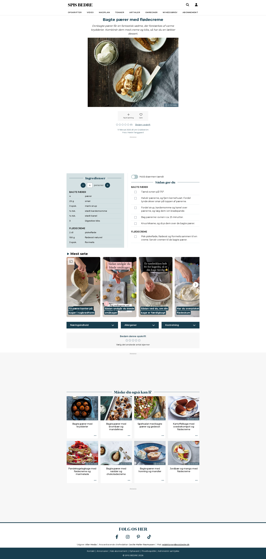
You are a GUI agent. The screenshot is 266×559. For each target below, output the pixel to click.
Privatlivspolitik (149, 551)
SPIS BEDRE (80, 5)
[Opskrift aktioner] (95, 436)
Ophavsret (134, 551)
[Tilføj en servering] (107, 185)
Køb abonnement (118, 551)
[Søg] (188, 4)
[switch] (134, 177)
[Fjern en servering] (83, 185)
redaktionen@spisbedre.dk (175, 544)
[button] (83, 287)
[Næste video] (195, 284)
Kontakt (91, 551)
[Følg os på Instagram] (127, 537)
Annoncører (102, 551)
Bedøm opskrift (142, 124)
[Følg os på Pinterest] (138, 537)
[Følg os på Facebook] (117, 537)
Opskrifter (75, 12)
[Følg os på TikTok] (149, 537)
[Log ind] (196, 4)
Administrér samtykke (168, 551)
